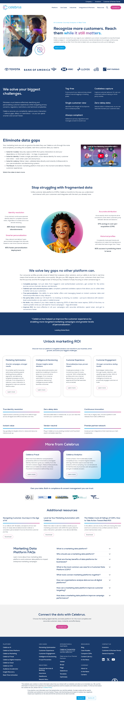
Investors (105, 647)
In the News (85, 660)
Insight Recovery (9, 672)
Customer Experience (46, 650)
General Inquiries (108, 653)
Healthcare (43, 676)
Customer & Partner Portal (111, 650)
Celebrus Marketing (10, 653)
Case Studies (85, 650)
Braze (62, 665)
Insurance (42, 673)
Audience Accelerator (10, 669)
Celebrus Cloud (8, 663)
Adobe (62, 661)
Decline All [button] (91, 698)
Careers (84, 675)
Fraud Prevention (45, 660)
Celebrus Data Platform (11, 650)
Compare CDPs (86, 653)
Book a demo (59, 48)
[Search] (107, 7)
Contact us (115, 7)
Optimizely (63, 677)
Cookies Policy (47, 687)
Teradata (63, 674)
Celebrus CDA (8, 666)
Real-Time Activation (10, 675)
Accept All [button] (81, 698)
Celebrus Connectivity (67, 651)
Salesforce (63, 671)
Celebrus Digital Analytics (12, 660)
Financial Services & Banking (46, 669)
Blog (82, 647)
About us (84, 668)
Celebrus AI (7, 647)
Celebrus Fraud (8, 656)
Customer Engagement (47, 653)
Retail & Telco (43, 679)
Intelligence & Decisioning (47, 656)
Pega (62, 668)
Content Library (86, 656)
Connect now (62, 627)
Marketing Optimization (47, 647)
